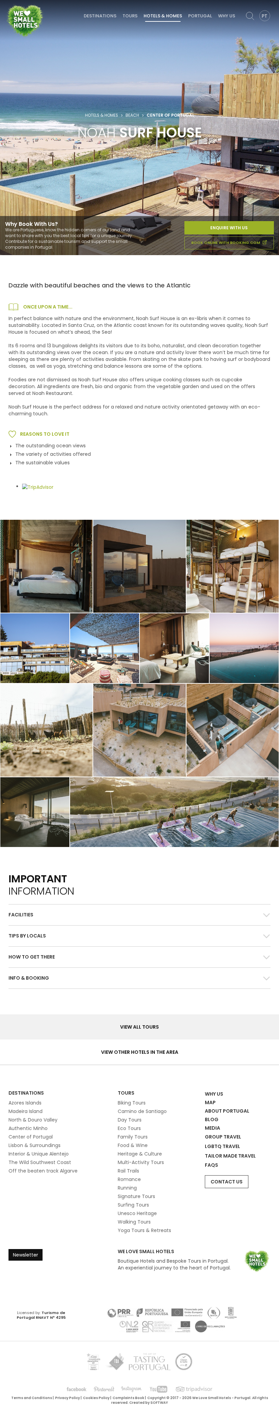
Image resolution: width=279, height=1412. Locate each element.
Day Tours (130, 1119)
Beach (132, 115)
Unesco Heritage (137, 1213)
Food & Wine (133, 1145)
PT (264, 16)
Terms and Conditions (31, 1397)
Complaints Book (128, 1397)
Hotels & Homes (163, 16)
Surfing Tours (133, 1204)
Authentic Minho (28, 1128)
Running (127, 1187)
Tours (129, 16)
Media (212, 1128)
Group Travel (223, 1136)
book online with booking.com (226, 242)
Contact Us (227, 1181)
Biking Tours (132, 1102)
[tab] (139, 914)
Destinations (100, 16)
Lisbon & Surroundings (35, 1145)
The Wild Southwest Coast (40, 1162)
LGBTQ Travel (222, 1146)
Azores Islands (25, 1102)
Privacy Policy (67, 1397)
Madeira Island (26, 1111)
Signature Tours (136, 1196)
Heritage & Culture (140, 1153)
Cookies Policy (96, 1397)
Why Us (226, 16)
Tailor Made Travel (230, 1155)
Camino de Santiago (142, 1111)
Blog (211, 1119)
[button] (139, 914)
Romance (129, 1179)
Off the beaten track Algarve (43, 1170)
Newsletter (25, 1254)
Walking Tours (134, 1221)
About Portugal (227, 1111)
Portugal (200, 16)
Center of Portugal (31, 1136)
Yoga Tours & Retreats (144, 1230)
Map (210, 1102)
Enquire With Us (229, 228)
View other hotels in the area (139, 1052)
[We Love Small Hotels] (24, 20)
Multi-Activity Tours (141, 1162)
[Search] (250, 16)
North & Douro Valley (33, 1119)
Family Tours (133, 1136)
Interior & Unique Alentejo (39, 1153)
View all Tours (139, 1027)
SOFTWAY (159, 1402)
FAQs (211, 1165)
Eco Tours (129, 1128)
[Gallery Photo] (232, 566)
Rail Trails (128, 1170)
